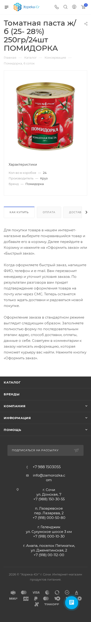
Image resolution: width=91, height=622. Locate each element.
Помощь (12, 430)
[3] (45, 116)
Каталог (12, 382)
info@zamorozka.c (49, 475)
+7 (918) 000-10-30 (49, 536)
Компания (14, 406)
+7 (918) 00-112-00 (49, 555)
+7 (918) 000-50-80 (49, 517)
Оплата (49, 212)
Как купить (19, 212)
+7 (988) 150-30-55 (49, 499)
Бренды (12, 394)
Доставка (77, 212)
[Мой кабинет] (74, 7)
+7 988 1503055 (47, 467)
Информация (17, 418)
